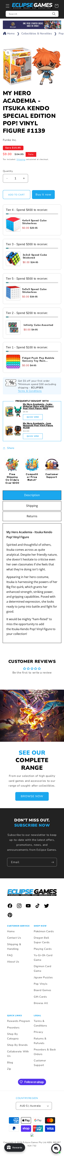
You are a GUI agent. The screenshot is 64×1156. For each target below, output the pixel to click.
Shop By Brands (17, 1045)
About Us (13, 961)
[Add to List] (55, 52)
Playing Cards (43, 949)
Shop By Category (13, 1036)
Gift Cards (40, 996)
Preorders (13, 1027)
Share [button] (10, 448)
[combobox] (32, 14)
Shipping (21, 159)
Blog (10, 1062)
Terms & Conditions (30, 391)
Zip (9, 1069)
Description (32, 495)
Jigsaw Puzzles (43, 977)
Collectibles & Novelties (36, 33)
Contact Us (14, 937)
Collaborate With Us (18, 1054)
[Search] (54, 14)
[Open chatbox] (56, 1149)
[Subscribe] (53, 862)
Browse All (41, 1003)
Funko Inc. (10, 140)
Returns (32, 516)
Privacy (38, 1032)
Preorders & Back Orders (45, 1052)
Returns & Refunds (40, 1041)
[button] (7, 6)
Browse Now (32, 796)
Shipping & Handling (14, 946)
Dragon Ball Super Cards (42, 940)
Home (11, 33)
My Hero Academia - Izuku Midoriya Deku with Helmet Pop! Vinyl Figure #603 (38, 406)
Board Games (42, 990)
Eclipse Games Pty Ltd (34, 1142)
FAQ (10, 955)
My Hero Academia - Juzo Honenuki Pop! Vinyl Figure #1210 (38, 425)
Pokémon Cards (44, 931)
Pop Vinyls (40, 984)
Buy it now (43, 195)
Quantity (8, 171)
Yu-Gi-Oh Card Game (43, 957)
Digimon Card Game (42, 968)
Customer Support (40, 1063)
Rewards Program (18, 1021)
